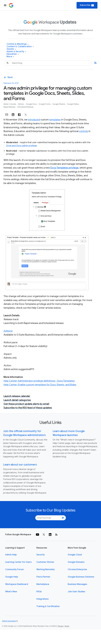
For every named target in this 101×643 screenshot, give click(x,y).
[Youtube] (37, 534)
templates (55, 119)
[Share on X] (25, 114)
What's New (11, 591)
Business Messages (77, 584)
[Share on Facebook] (19, 114)
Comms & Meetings (18, 44)
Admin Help (11, 554)
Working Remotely (45, 569)
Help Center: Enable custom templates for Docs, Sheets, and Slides (40, 384)
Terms (67, 626)
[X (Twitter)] (44, 534)
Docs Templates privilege (64, 167)
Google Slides (73, 104)
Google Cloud (75, 554)
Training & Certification (48, 606)
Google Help (11, 577)
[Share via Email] (7, 114)
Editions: (8, 330)
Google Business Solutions (81, 577)
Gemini (11, 49)
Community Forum (14, 569)
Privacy (61, 626)
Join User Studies (76, 591)
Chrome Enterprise (77, 569)
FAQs (39, 591)
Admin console (10, 104)
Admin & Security (16, 51)
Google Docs (31, 104)
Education (13, 54)
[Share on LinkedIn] (13, 114)
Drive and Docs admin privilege (21, 145)
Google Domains (76, 562)
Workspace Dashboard (16, 584)
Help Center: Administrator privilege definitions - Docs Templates (39, 380)
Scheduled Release (25, 107)
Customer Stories (45, 562)
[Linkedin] (50, 534)
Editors (21, 104)
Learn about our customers (20, 464)
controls (83, 131)
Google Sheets (58, 104)
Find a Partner (43, 577)
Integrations (42, 599)
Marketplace (42, 584)
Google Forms (45, 104)
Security (40, 554)
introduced (34, 119)
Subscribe (87, 5)
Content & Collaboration (20, 46)
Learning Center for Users (18, 562)
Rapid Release (10, 107)
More (10, 56)
